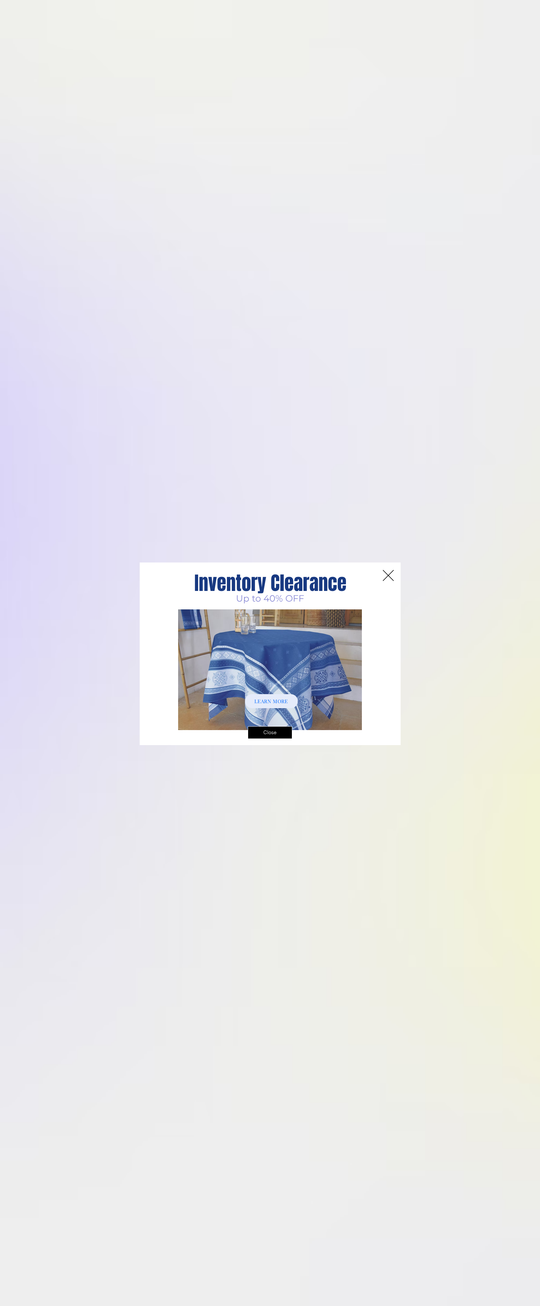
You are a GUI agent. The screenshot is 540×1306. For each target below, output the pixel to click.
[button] (270, 732)
